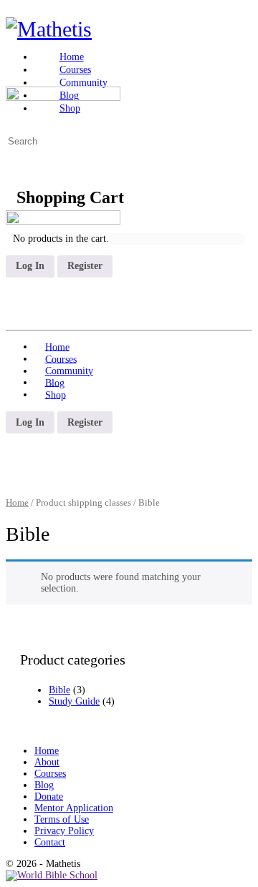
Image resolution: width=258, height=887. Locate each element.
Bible (59, 690)
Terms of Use (61, 819)
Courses (50, 773)
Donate (48, 796)
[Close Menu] (13, 204)
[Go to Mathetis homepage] (49, 29)
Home (17, 503)
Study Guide (74, 701)
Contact (49, 842)
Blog (44, 785)
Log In (30, 265)
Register (84, 265)
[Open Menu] (13, 75)
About (46, 762)
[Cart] (13, 152)
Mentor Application (73, 808)
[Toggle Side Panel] (13, 11)
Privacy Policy (64, 830)
